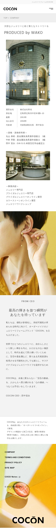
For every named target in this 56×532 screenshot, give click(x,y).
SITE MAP (10, 468)
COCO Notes (11, 477)
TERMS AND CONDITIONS (17, 457)
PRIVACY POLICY (13, 462)
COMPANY (10, 452)
